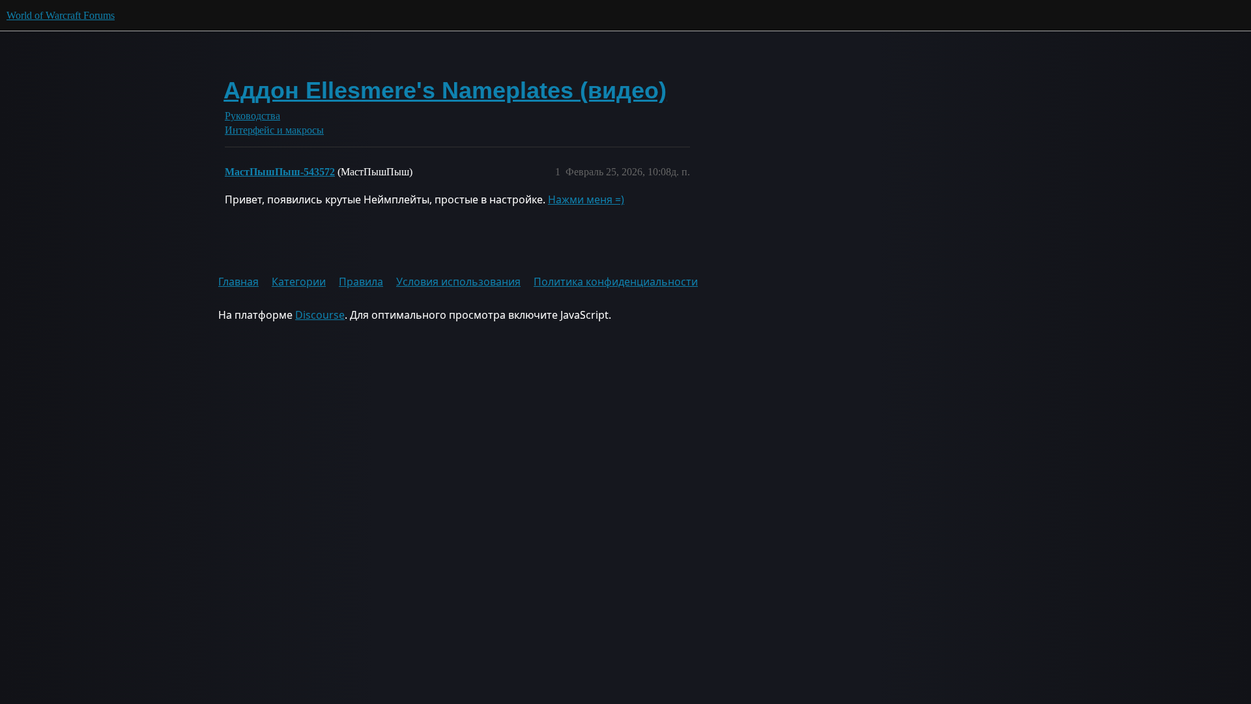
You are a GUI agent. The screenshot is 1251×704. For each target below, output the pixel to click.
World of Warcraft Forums (61, 15)
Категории (299, 281)
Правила (361, 281)
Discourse (320, 315)
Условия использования (458, 281)
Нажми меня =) (586, 199)
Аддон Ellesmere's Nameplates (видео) (445, 90)
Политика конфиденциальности (616, 281)
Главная (238, 281)
